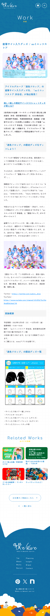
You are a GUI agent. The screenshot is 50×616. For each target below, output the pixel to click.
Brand (28, 565)
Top (17, 558)
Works (18, 565)
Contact (29, 568)
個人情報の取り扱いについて (25, 589)
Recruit (19, 568)
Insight (29, 562)
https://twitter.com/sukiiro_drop (26, 294)
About (18, 561)
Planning (29, 558)
